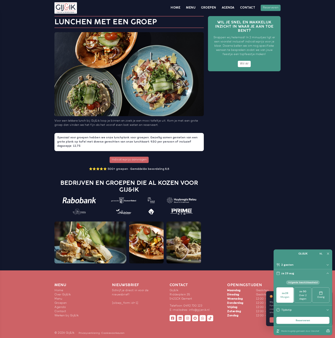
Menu (190, 7)
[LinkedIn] (180, 318)
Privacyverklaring (89, 333)
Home (175, 7)
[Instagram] (188, 318)
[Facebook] (173, 318)
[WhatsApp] (203, 318)
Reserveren (270, 7)
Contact (247, 7)
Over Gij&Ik (62, 294)
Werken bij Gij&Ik (66, 315)
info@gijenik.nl (199, 310)
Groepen (208, 7)
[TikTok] (210, 318)
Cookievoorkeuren (112, 333)
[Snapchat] (195, 318)
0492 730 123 (192, 305)
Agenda (228, 7)
